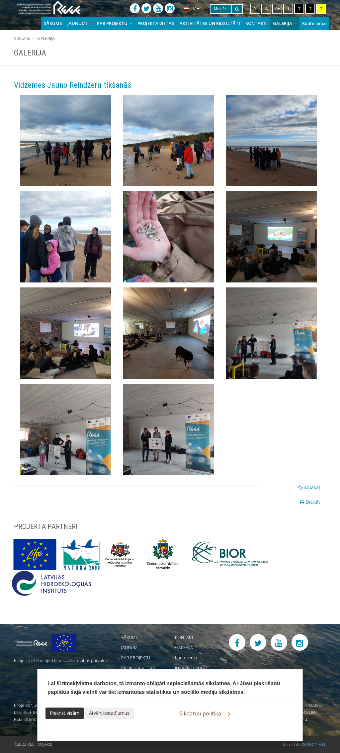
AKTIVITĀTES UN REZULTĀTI (210, 23)
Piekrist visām (64, 713)
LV (193, 8)
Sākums (22, 38)
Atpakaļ (311, 487)
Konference (314, 23)
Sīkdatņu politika (200, 713)
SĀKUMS (53, 23)
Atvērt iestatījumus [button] (109, 713)
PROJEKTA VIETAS (155, 23)
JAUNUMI (77, 23)
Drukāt (312, 502)
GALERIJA (283, 23)
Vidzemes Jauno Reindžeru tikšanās (72, 85)
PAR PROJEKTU (112, 23)
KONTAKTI (256, 23)
